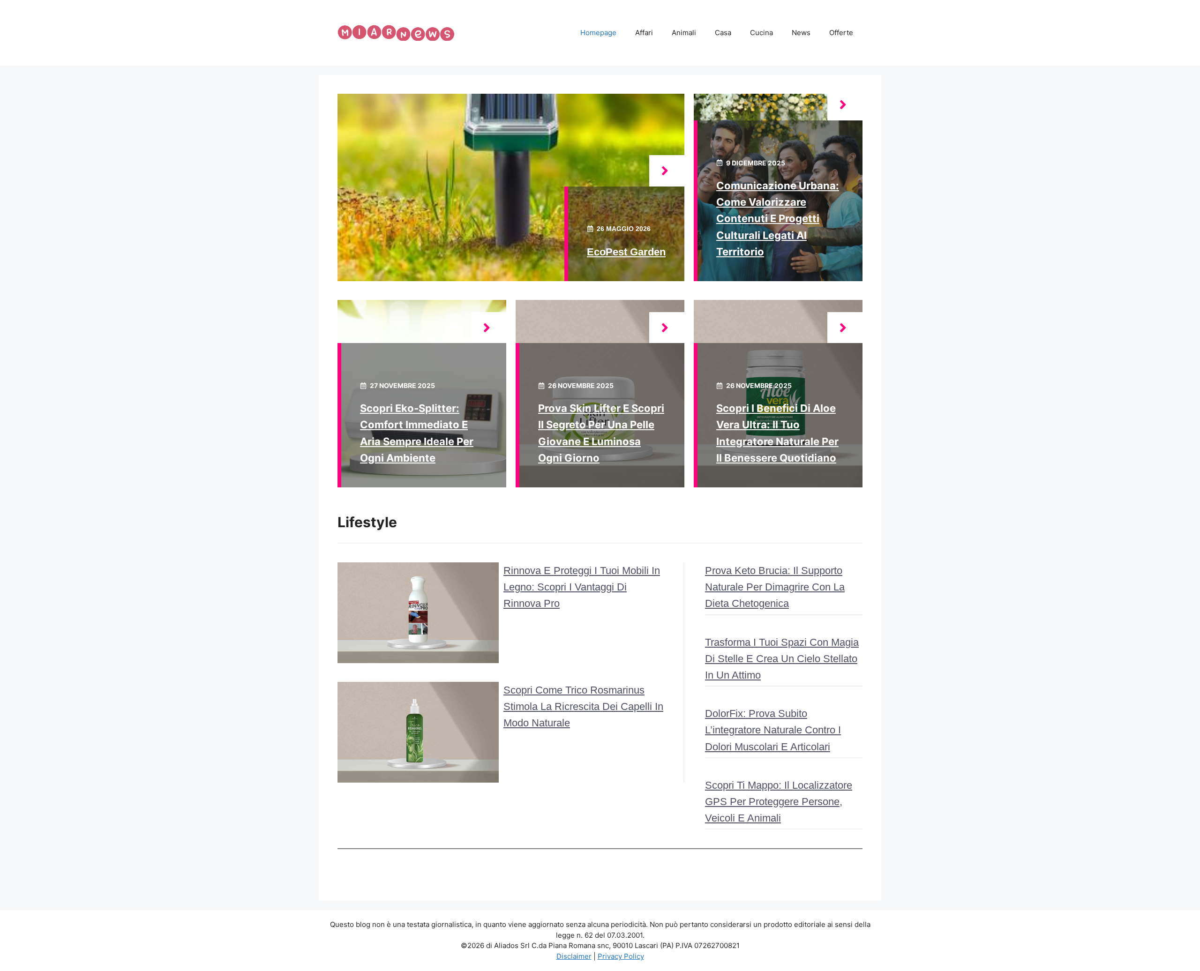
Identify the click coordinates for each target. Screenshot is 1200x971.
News (801, 32)
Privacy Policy (621, 956)
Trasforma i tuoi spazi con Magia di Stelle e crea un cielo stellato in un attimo (782, 658)
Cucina (761, 32)
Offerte (841, 32)
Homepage (598, 32)
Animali (684, 32)
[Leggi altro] (666, 171)
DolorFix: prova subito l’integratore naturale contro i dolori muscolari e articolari (773, 730)
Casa (723, 32)
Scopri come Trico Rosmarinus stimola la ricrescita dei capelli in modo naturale (583, 706)
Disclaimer (574, 956)
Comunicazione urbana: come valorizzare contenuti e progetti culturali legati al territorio (777, 218)
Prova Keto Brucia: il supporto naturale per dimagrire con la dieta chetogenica (775, 587)
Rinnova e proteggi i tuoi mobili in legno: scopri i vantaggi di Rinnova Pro (581, 587)
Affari (644, 32)
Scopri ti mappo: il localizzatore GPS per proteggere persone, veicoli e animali (778, 801)
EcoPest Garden (626, 252)
